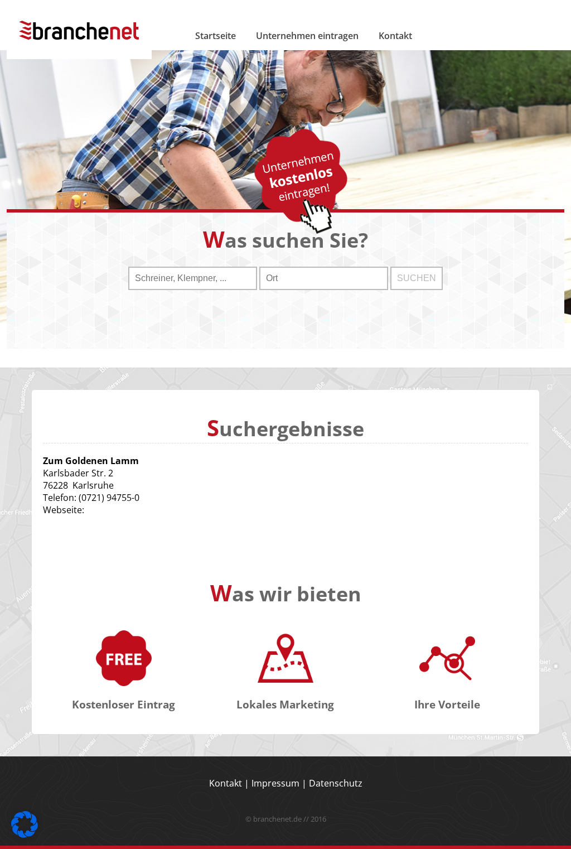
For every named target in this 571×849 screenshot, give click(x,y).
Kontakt (395, 36)
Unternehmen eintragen (307, 36)
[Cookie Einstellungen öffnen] (24, 834)
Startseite (215, 36)
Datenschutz (335, 783)
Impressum (275, 783)
